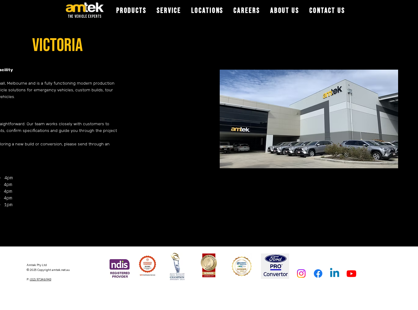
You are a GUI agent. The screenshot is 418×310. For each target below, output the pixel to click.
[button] (131, 10)
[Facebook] (318, 273)
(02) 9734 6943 (40, 279)
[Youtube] (351, 273)
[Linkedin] (334, 273)
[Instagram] (301, 273)
